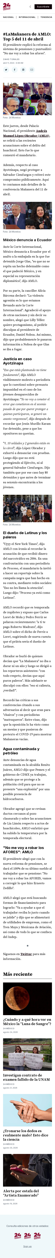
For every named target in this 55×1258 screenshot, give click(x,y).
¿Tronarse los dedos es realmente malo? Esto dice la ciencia (25, 1135)
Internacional (27, 17)
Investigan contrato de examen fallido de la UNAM (26, 1077)
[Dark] (30, 6)
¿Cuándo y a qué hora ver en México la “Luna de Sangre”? (27, 1021)
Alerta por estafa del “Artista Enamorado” (21, 1193)
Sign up (27, 1246)
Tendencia (46, 17)
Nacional (8, 17)
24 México (8, 1028)
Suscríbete (43, 6)
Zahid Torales (11, 59)
